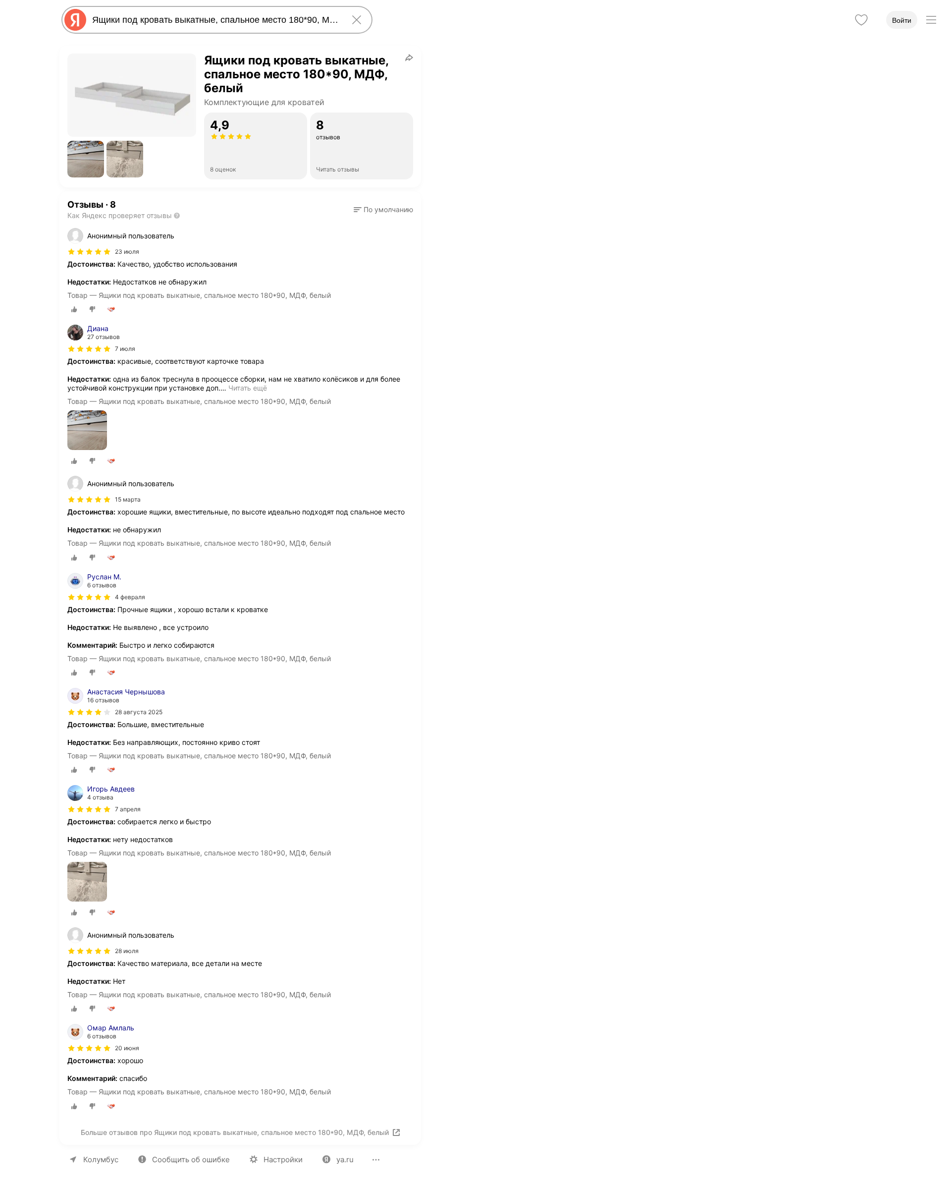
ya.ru (345, 1159)
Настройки (283, 1159)
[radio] (74, 309)
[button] (85, 159)
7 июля (125, 348)
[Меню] (931, 20)
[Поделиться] (409, 57)
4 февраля (130, 597)
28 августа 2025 (138, 712)
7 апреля (128, 809)
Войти (901, 20)
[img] (89, 252)
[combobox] (215, 20)
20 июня (127, 1048)
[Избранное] (861, 20)
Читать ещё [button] (247, 388)
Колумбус (100, 1159)
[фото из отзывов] (87, 431)
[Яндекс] (75, 20)
